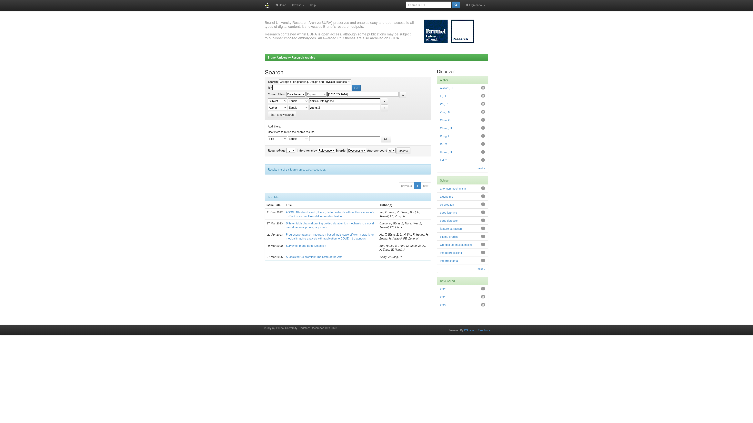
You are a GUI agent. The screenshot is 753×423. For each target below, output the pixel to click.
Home (282, 5)
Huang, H (446, 152)
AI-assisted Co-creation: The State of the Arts (314, 257)
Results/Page (277, 150)
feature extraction (451, 228)
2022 (443, 305)
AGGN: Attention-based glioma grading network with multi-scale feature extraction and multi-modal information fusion (330, 214)
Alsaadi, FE (447, 88)
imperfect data (449, 261)
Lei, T (443, 160)
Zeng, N (445, 112)
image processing (451, 253)
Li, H (443, 96)
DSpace (469, 330)
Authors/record (377, 150)
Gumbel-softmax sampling (456, 245)
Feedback (484, 330)
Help (313, 5)
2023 (443, 297)
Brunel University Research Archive (291, 57)
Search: (273, 82)
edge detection (449, 220)
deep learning (448, 212)
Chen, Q (445, 120)
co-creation (447, 204)
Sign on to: (475, 5)
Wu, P (443, 104)
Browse (297, 5)
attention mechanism (453, 188)
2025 (443, 289)
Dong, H (445, 136)
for (270, 87)
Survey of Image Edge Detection (306, 246)
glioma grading (449, 237)
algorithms (446, 196)
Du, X (443, 144)
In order (341, 150)
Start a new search (282, 115)
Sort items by (308, 150)
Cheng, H (446, 128)
